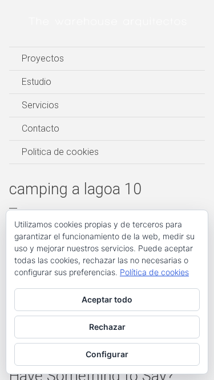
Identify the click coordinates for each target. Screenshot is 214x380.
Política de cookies (154, 272)
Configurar (107, 354)
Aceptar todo (107, 299)
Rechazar (107, 327)
